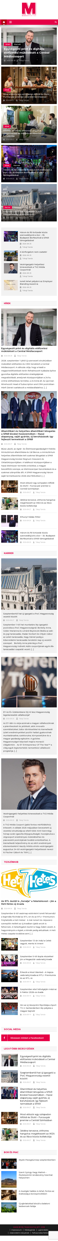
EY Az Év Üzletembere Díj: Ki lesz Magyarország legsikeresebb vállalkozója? (26, 713)
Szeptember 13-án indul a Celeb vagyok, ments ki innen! (35, 942)
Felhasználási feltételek (41, 1233)
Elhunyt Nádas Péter (30, 517)
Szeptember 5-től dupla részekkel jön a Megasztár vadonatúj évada (36, 958)
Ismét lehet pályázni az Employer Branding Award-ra (36, 282)
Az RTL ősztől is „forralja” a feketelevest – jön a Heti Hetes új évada (28, 902)
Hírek (8, 33)
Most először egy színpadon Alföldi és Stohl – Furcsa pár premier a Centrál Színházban (27, 95)
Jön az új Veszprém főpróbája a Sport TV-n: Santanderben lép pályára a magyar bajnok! (38, 1008)
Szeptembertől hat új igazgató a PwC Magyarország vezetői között (22, 213)
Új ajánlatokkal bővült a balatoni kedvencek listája (34, 1204)
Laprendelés (43, 1230)
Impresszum (16, 1230)
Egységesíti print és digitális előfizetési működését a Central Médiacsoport (24, 350)
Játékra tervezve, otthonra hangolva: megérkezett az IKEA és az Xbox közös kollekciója (24, 133)
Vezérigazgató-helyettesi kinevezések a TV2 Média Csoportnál (32, 267)
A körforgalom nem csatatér (33, 252)
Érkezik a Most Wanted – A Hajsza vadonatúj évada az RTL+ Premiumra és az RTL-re (38, 975)
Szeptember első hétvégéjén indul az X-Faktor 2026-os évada (38, 990)
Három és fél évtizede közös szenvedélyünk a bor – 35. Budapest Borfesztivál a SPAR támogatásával (27, 172)
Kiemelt (17, 33)
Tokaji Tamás (24, 61)
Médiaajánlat (30, 1230)
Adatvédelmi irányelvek (19, 1233)
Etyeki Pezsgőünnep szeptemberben (37, 1160)
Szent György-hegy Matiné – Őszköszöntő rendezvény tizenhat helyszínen (36, 1175)
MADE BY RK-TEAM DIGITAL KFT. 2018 (29, 1227)
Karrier (7, 207)
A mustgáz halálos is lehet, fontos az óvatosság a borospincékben (36, 1192)
